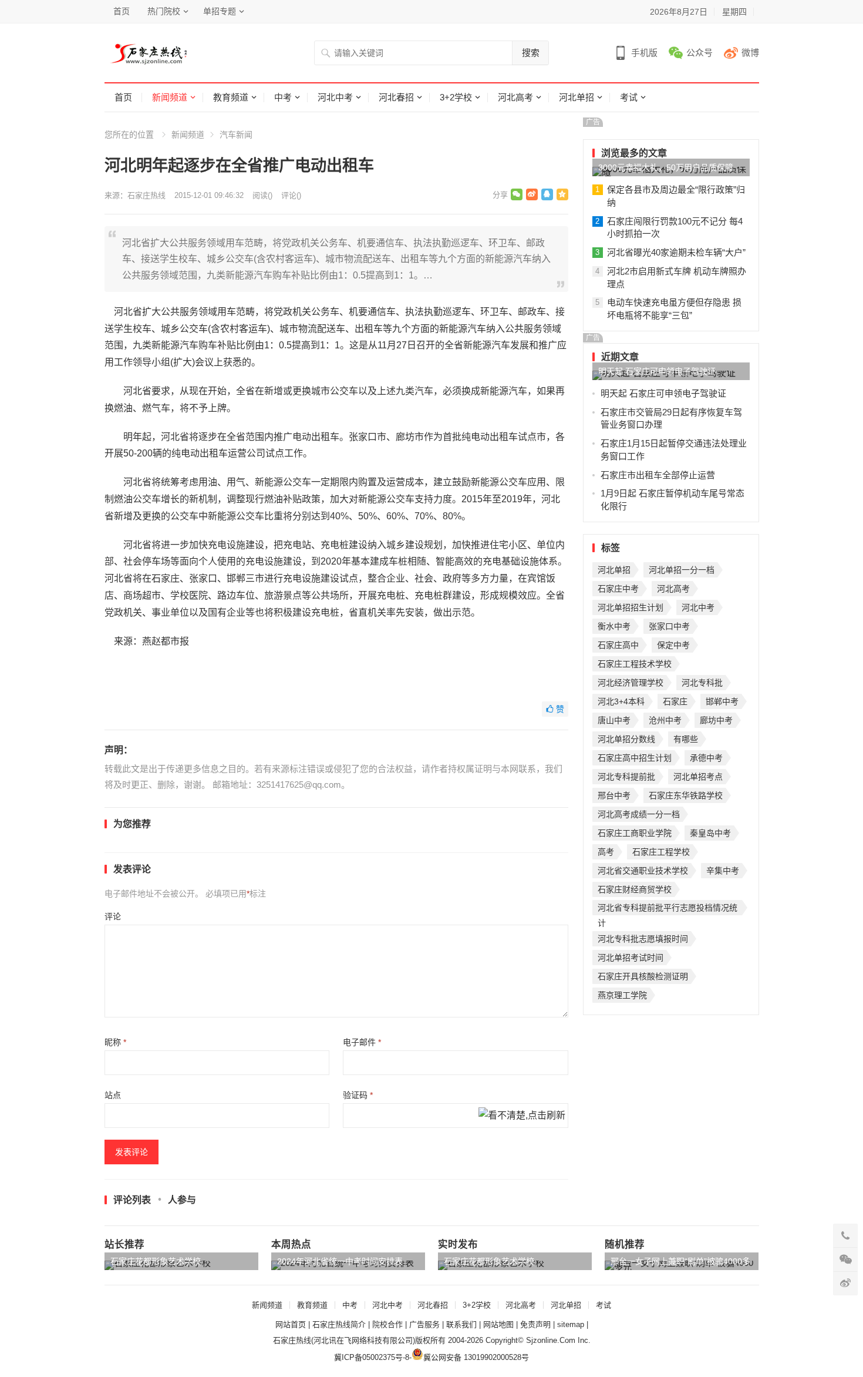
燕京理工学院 (622, 995)
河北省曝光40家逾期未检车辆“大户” (676, 252)
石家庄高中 (618, 645)
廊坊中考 (716, 720)
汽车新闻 (236, 134)
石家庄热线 (146, 195)
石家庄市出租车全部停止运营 (658, 475)
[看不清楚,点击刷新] (521, 1116)
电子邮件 (362, 1042)
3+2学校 (456, 97)
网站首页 (290, 1324)
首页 (121, 11)
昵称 (115, 1042)
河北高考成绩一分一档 (639, 814)
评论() (291, 195)
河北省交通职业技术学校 (643, 870)
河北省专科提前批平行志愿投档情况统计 (667, 909)
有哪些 (685, 739)
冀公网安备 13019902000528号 (476, 1357)
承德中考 (706, 758)
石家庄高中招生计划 (635, 758)
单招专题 (219, 11)
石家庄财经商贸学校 (635, 889)
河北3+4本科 (621, 701)
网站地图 (498, 1324)
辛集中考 (722, 870)
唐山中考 (614, 720)
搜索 (531, 53)
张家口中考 (669, 626)
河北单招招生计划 (630, 607)
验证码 (358, 1095)
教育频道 (230, 97)
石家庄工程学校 (661, 852)
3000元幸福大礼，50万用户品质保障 (665, 167)
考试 (629, 97)
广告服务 (424, 1324)
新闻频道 (169, 97)
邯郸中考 (722, 701)
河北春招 (396, 97)
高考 (606, 852)
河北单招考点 (698, 776)
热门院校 (163, 11)
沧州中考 (665, 720)
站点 (112, 1095)
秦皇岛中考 (710, 833)
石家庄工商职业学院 (635, 833)
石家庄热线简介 (339, 1324)
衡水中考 (614, 626)
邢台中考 (614, 795)
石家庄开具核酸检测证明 (643, 976)
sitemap (570, 1324)
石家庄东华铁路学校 (686, 795)
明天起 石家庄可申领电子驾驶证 (657, 371)
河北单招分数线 (626, 739)
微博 (750, 53)
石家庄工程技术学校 (635, 664)
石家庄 (675, 701)
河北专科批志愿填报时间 (643, 938)
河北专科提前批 (626, 776)
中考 (283, 97)
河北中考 (335, 97)
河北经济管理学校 (630, 682)
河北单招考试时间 (630, 957)
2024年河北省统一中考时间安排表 (340, 1261)
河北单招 (576, 97)
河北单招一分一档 (681, 570)
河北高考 (515, 97)
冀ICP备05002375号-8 (371, 1357)
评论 (112, 916)
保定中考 (673, 645)
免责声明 (535, 1324)
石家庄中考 (618, 588)
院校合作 (387, 1324)
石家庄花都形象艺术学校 (155, 1261)
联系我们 (461, 1324)
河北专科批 (702, 682)
